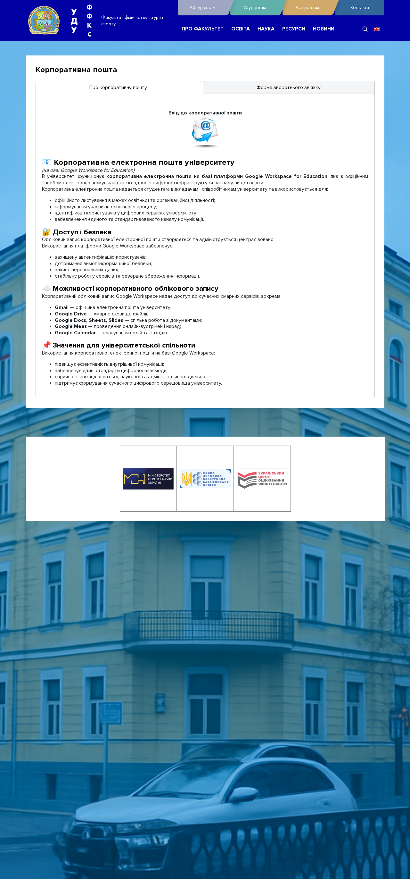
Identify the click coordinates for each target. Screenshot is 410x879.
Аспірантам (307, 7)
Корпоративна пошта (76, 69)
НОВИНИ (323, 29)
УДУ (74, 20)
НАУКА (266, 29)
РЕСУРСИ (293, 29)
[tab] (118, 87)
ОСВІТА (240, 29)
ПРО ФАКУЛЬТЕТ (203, 29)
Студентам (255, 7)
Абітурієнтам (203, 7)
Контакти (359, 7)
